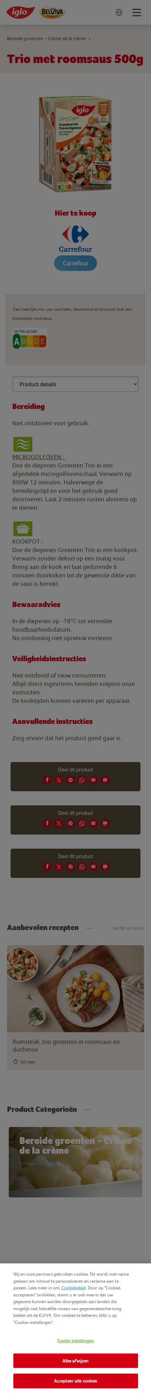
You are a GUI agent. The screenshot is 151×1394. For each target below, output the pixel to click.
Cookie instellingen (75, 1340)
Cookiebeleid (73, 1287)
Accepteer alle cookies (75, 1380)
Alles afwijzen (76, 1360)
